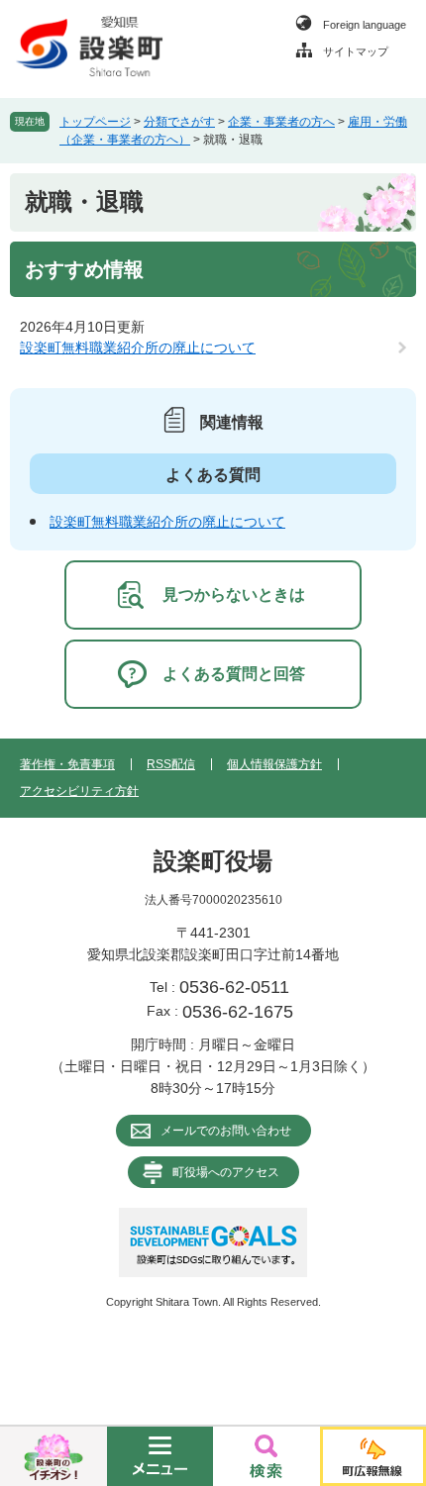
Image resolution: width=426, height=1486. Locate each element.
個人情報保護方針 (274, 764)
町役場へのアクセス (225, 1172)
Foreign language (364, 25)
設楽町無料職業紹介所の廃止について (138, 347)
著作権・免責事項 (67, 764)
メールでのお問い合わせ (225, 1131)
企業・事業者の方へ (281, 122)
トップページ (95, 122)
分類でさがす (179, 122)
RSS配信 (171, 764)
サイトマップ (355, 51)
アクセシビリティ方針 (79, 791)
